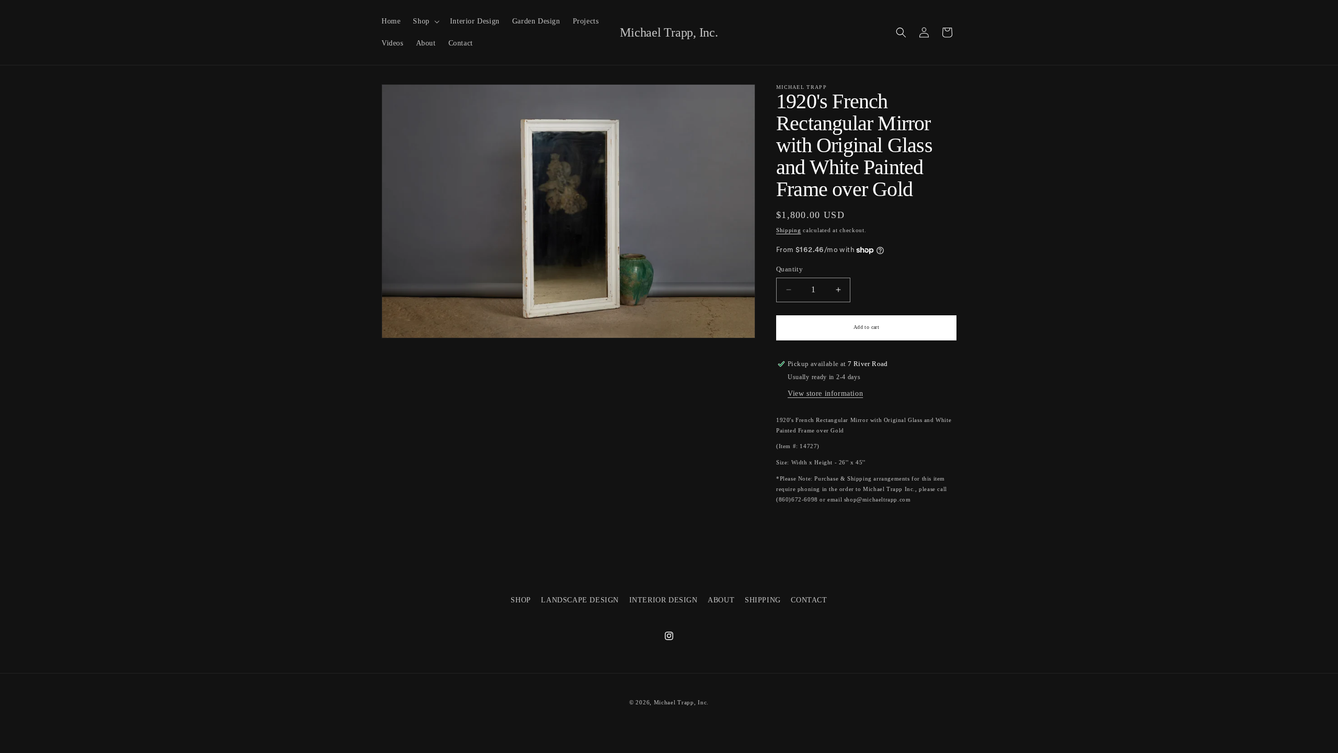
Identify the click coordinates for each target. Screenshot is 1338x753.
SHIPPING (763, 600)
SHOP (520, 600)
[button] (425, 21)
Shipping (788, 230)
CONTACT (809, 600)
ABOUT (721, 600)
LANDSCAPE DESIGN (580, 600)
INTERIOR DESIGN (663, 600)
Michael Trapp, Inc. (681, 702)
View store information (825, 393)
